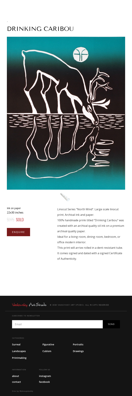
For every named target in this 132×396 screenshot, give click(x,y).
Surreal (16, 344)
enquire (18, 232)
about (15, 376)
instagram (45, 376)
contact (16, 381)
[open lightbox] (66, 113)
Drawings (78, 351)
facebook (44, 381)
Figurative (48, 344)
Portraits (78, 344)
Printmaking (19, 357)
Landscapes (19, 351)
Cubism (46, 351)
